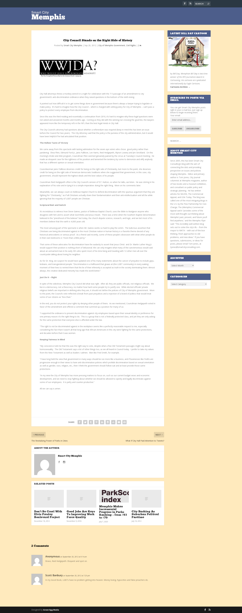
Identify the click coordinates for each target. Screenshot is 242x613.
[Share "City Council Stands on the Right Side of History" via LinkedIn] (102, 422)
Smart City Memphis (73, 45)
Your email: (175, 115)
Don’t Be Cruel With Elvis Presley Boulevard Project (48, 514)
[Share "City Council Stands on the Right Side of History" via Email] (119, 422)
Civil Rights (131, 45)
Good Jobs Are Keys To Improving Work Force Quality (81, 514)
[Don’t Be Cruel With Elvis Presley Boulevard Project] (49, 499)
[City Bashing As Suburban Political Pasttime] (146, 499)
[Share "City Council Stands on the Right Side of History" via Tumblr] (91, 422)
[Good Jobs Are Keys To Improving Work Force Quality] (81, 499)
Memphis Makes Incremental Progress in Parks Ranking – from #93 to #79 (113, 512)
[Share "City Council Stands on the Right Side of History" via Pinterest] (96, 422)
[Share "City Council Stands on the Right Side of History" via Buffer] (107, 422)
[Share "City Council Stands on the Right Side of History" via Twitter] (85, 422)
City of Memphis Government (111, 45)
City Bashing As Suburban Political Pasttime (145, 514)
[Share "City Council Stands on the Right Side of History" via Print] (124, 422)
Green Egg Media (51, 610)
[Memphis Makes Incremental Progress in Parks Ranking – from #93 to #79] (114, 496)
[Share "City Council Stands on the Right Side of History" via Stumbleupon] (113, 422)
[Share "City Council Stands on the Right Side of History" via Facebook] (79, 422)
